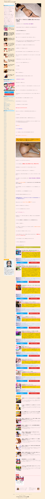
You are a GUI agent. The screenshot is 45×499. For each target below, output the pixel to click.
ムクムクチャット (20, 315)
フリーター (36, 259)
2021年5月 (5, 195)
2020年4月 (5, 207)
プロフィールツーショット (26, 325)
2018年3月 (5, 239)
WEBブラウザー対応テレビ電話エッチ (9, 14)
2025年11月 (5, 124)
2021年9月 (5, 192)
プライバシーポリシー (18, 494)
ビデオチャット (32, 296)
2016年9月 (5, 256)
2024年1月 (5, 153)
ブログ (28, 391)
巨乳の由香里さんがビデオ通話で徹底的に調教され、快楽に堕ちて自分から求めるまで (11, 39)
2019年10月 (5, 214)
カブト (19, 249)
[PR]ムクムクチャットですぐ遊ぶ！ (34, 327)
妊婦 (25, 324)
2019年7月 (5, 217)
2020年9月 (5, 202)
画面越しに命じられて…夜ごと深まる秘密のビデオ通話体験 (11, 70)
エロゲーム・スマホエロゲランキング (9, 24)
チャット (24, 296)
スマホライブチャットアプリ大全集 (22, 496)
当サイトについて (22, 494)
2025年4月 (5, 134)
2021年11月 (5, 189)
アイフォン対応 (32, 251)
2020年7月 (5, 203)
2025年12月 (5, 123)
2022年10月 (5, 174)
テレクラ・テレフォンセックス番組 (9, 15)
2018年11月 (5, 228)
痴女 (31, 259)
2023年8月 (5, 160)
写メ (26, 296)
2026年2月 (5, 120)
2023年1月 (5, 170)
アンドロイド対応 (27, 372)
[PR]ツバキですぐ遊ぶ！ (34, 393)
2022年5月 (5, 181)
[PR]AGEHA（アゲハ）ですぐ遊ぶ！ (34, 313)
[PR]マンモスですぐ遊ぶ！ (34, 298)
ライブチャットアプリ (23, 258)
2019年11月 (5, 213)
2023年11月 (5, 156)
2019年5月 (5, 220)
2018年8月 (5, 232)
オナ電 (28, 296)
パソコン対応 (34, 372)
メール (35, 325)
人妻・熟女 (22, 259)
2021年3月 (5, 196)
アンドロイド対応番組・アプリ (8, 21)
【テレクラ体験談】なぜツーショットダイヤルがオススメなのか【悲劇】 (31, 411)
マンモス (19, 284)
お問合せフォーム (30, 494)
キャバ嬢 (33, 259)
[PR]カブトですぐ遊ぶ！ (34, 262)
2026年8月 (5, 112)
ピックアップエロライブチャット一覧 (9, 8)
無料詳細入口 (22, 262)
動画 (27, 296)
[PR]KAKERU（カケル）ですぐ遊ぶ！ (34, 281)
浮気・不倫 (38, 325)
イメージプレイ (30, 325)
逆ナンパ (33, 325)
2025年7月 (5, 130)
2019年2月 (5, 224)
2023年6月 (5, 163)
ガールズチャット (6, 81)
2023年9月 (5, 159)
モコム (19, 358)
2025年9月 (5, 127)
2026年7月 (5, 113)
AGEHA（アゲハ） (21, 300)
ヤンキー (39, 309)
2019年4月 (5, 221)
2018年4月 (5, 238)
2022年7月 (5, 178)
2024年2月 (5, 152)
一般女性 (24, 259)
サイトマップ (26, 494)
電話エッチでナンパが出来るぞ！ (22, 495)
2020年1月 (5, 210)
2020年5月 (5, 206)
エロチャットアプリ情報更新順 (8, 11)
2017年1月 (5, 253)
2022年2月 (5, 185)
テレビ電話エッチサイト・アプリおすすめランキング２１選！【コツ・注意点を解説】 (11, 28)
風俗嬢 (34, 259)
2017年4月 (5, 250)
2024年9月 (5, 142)
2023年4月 (5, 166)
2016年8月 (5, 257)
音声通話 (30, 296)
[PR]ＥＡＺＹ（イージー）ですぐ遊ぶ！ (34, 355)
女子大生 (27, 259)
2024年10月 (5, 141)
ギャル (25, 259)
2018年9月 (5, 231)
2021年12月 (5, 188)
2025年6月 (5, 131)
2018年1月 (5, 242)
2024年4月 (5, 149)
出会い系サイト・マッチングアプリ (9, 17)
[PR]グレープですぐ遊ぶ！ (34, 343)
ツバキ (19, 383)
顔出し (34, 296)
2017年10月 (5, 246)
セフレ (39, 325)
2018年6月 (5, 235)
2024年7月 (5, 145)
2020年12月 (5, 199)
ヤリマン (35, 309)
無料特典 (22, 296)
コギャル (38, 259)
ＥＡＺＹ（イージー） (21, 345)
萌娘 (37, 365)
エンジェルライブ (20, 370)
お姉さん (29, 259)
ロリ (29, 365)
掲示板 (25, 296)
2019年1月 (5, 225)
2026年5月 (5, 116)
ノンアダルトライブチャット (8, 18)
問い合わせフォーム (11, 273)
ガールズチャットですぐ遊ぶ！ (9, 94)
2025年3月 (5, 135)
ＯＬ (30, 259)
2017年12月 (5, 243)
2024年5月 (5, 148)
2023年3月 (5, 167)
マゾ (26, 390)
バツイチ (27, 324)
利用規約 (14, 494)
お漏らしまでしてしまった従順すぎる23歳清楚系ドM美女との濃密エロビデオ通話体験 (11, 60)
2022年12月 (5, 171)
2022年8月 (5, 177)
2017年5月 (5, 249)
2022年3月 (5, 184)
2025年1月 (5, 138)
